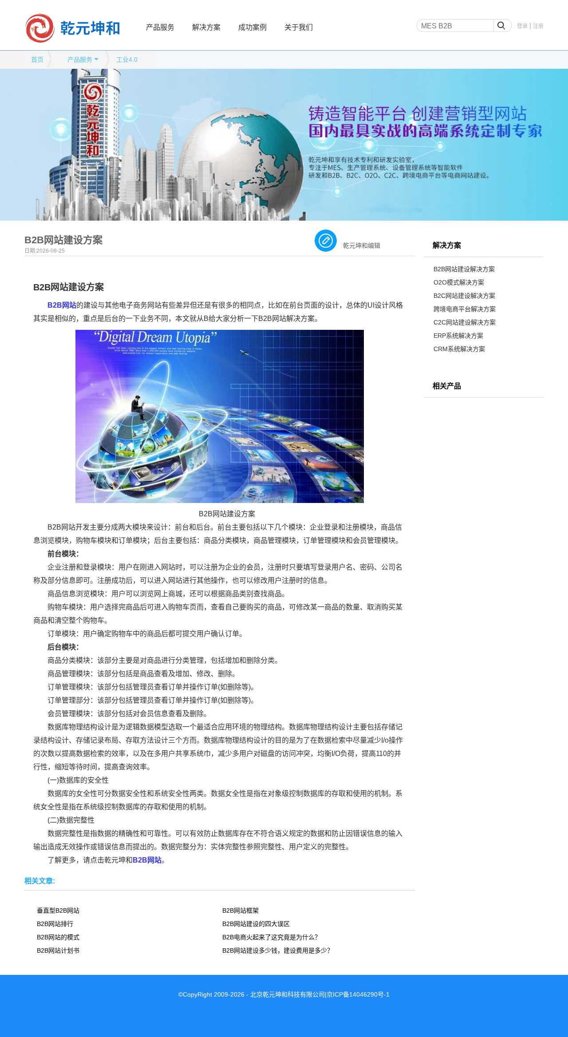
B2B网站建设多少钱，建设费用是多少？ (277, 950)
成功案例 (252, 27)
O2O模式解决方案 (459, 282)
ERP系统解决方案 (458, 335)
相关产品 (447, 386)
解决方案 (206, 27)
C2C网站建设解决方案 (465, 322)
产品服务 (160, 27)
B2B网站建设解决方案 (464, 269)
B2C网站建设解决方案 (464, 295)
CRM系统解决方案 (459, 348)
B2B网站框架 (240, 910)
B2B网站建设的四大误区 (256, 923)
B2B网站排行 (55, 923)
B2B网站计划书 (58, 950)
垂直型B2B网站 (58, 910)
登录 (522, 26)
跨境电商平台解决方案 (465, 309)
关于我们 (298, 27)
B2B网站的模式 (58, 937)
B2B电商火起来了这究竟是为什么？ (271, 937)
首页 (37, 59)
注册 (538, 26)
